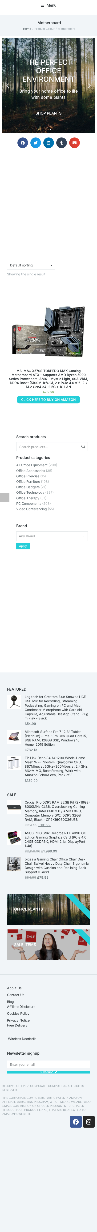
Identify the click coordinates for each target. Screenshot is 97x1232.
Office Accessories (30, 471)
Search (83, 446)
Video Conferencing (31, 509)
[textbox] (52, 536)
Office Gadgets (28, 487)
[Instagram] (89, 1122)
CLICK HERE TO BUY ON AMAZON (48, 400)
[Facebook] (76, 1122)
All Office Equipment (32, 465)
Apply (23, 546)
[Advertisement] (48, 615)
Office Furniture (28, 481)
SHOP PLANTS (48, 113)
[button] (48, 5)
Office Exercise (27, 476)
